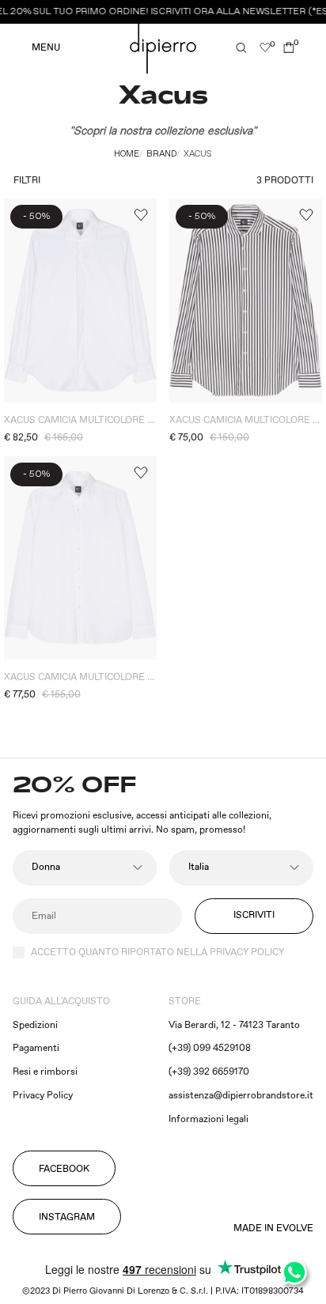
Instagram (67, 1217)
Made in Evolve (273, 1228)
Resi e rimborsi (45, 1072)
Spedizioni (35, 1025)
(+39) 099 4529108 (210, 1048)
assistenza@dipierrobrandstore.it (241, 1096)
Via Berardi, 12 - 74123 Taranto (234, 1025)
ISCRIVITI (254, 915)
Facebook (64, 1169)
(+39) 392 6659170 (209, 1072)
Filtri (26, 181)
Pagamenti (36, 1048)
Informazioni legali (208, 1119)
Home (126, 154)
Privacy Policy (43, 1096)
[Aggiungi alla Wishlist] (140, 215)
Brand (161, 154)
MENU (46, 48)
